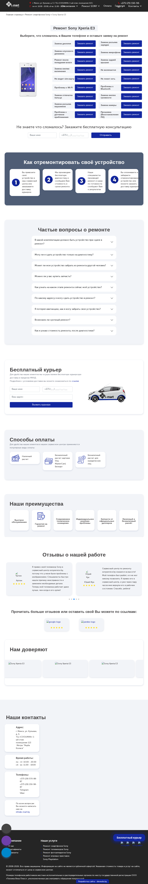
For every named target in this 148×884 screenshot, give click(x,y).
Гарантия (120, 6)
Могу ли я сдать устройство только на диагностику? (64, 255)
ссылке (75, 381)
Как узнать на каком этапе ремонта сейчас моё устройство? (68, 287)
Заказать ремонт (85, 44)
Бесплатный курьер (129, 837)
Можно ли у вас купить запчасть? (53, 276)
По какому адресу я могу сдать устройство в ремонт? (65, 298)
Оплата (107, 6)
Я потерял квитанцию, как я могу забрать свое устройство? (68, 309)
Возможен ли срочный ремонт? (52, 320)
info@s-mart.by (23, 812)
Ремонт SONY (89, 6)
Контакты (133, 6)
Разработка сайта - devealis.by (92, 882)
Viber (22, 793)
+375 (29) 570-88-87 (28, 780)
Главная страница (14, 15)
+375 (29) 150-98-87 (28, 785)
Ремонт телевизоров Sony (55, 849)
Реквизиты (13, 853)
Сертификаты (14, 849)
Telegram (24, 790)
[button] (69, 599)
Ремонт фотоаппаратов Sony (57, 853)
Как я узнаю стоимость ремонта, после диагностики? (64, 331)
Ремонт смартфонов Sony (37, 15)
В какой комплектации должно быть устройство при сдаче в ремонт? (68, 242)
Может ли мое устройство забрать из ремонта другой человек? (70, 265)
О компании (68, 6)
